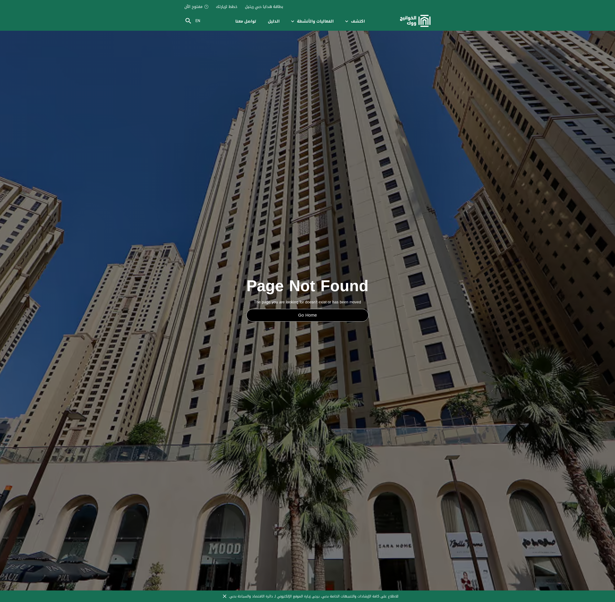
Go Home (307, 315)
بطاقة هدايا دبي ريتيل (264, 7)
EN (197, 20)
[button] (355, 21)
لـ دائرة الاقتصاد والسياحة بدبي (253, 596)
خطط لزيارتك (226, 7)
